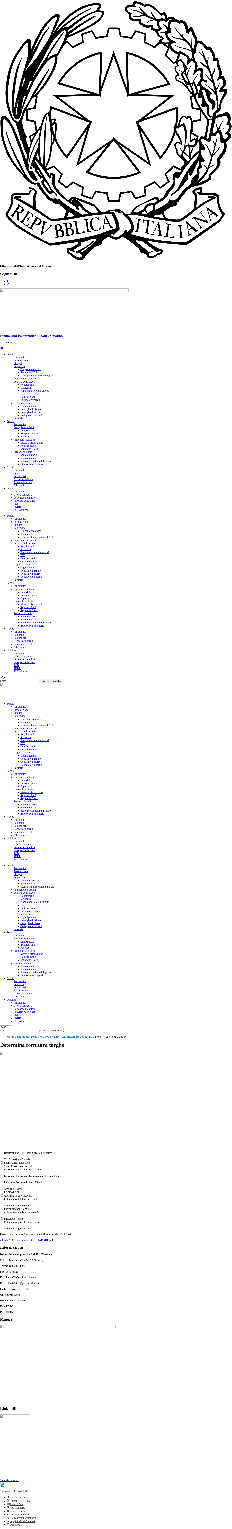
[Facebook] (7, 281)
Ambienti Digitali (13, 1188)
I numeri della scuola (25, 378)
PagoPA (24, 436)
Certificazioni (27, 396)
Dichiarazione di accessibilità (15, 1468)
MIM (3, 1428)
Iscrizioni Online (9, 1445)
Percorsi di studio (23, 451)
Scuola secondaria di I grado (35, 461)
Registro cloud (28, 445)
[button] (5, 677)
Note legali (6, 1474)
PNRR (17, 506)
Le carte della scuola (24, 381)
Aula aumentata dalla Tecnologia (21, 1212)
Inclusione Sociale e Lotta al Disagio (23, 1182)
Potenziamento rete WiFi (17, 1208)
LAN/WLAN (11, 1192)
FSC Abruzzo (21, 509)
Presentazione (21, 360)
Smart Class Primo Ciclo (17, 1162)
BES (22, 393)
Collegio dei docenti (31, 415)
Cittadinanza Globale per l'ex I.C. (22, 1199)
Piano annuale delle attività (34, 390)
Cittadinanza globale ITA (17, 1228)
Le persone (19, 366)
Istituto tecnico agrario (32, 464)
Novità (10, 467)
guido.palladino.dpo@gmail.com (32, 1306)
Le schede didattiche (24, 497)
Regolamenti (27, 384)
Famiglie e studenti (24, 427)
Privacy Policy (8, 1462)
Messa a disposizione (31, 442)
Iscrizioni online (29, 433)
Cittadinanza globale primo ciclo (21, 1222)
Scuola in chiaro (8, 1457)
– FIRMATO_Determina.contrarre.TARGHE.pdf (26, 1240)
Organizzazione (22, 403)
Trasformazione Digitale (17, 1159)
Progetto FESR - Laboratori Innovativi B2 (66, 1036)
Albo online (20, 485)
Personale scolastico (24, 439)
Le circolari (20, 476)
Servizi (10, 421)
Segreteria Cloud (29, 448)
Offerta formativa (23, 494)
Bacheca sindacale (23, 479)
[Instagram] (8, 284)
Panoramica (20, 357)
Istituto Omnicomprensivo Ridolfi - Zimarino (31, 336)
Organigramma (28, 406)
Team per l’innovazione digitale (37, 375)
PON (16, 503)
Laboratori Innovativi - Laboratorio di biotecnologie (31, 1175)
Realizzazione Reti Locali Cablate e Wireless (28, 1152)
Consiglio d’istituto (30, 409)
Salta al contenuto (9, 1480)
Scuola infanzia (28, 454)
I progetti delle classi (24, 500)
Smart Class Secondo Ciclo (18, 1166)
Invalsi (3, 1439)
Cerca (3, 680)
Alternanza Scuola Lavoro (18, 1195)
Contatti (4, 1477)
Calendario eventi (23, 482)
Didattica (11, 488)
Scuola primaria (28, 457)
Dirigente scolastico (30, 369)
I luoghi (18, 363)
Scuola (10, 354)
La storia (18, 418)
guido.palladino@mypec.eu (28, 1312)
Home (10, 1036)
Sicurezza (25, 387)
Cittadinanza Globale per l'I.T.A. (21, 1205)
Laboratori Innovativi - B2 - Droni (22, 1169)
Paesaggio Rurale (13, 1218)
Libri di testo (27, 430)
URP (2, 1433)
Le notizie (19, 473)
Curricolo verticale (30, 399)
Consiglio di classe (30, 412)
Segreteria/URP (28, 372)
